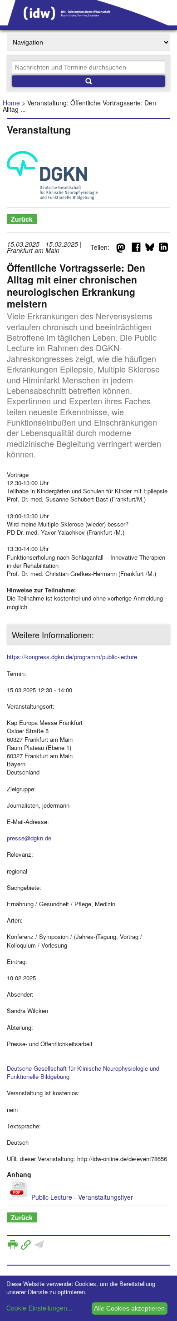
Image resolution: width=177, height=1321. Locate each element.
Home (11, 102)
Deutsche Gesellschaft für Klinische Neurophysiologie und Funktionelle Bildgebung (83, 1072)
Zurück (22, 218)
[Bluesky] (149, 248)
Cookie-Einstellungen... (39, 1308)
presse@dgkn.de (29, 838)
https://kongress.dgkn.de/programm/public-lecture (72, 656)
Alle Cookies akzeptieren (129, 1308)
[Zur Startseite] (88, 22)
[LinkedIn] (163, 248)
